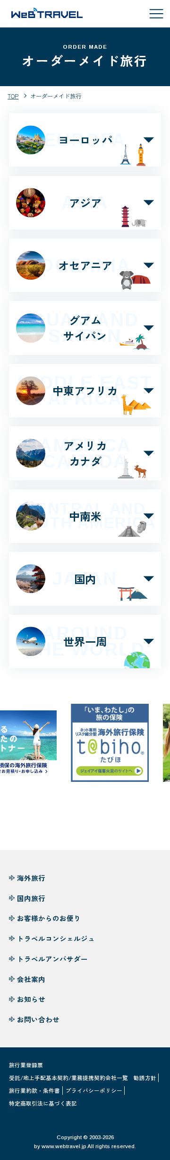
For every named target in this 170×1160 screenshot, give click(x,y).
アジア (85, 202)
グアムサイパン (85, 328)
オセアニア (84, 265)
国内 (85, 578)
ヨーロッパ (85, 140)
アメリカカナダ (85, 453)
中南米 (85, 516)
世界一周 (84, 641)
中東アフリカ (85, 390)
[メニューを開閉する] (156, 13)
